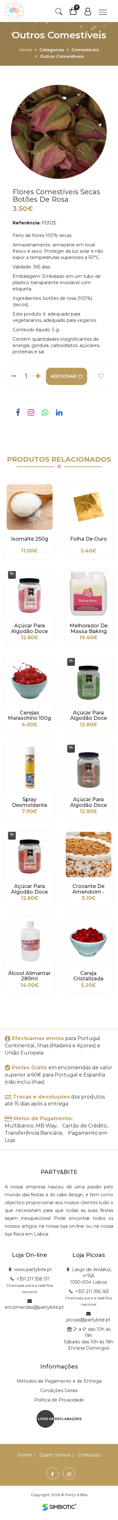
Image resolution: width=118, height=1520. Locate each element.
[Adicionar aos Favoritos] (101, 376)
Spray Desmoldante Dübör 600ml (29, 802)
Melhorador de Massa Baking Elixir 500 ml (89, 628)
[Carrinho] (76, 13)
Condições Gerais (59, 1390)
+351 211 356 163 (92, 1291)
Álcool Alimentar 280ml (29, 976)
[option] (59, 132)
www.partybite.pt (33, 1269)
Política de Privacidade (59, 1400)
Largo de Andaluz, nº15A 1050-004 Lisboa (91, 1276)
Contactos (89, 1455)
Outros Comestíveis (62, 56)
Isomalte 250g (29, 539)
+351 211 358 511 (33, 1279)
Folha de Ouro (88, 539)
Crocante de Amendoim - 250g (88, 889)
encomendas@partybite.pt (34, 1307)
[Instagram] (69, 1474)
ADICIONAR (63, 376)
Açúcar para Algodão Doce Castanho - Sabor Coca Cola (88, 802)
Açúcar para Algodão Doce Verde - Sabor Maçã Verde (88, 715)
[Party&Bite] (14, 11)
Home (25, 49)
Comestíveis (85, 49)
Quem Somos (54, 1455)
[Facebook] (52, 1474)
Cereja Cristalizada (88, 976)
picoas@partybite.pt (88, 1320)
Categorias (51, 49)
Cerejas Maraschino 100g (29, 715)
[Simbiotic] (59, 1507)
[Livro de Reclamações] (59, 1418)
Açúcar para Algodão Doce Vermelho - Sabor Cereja (30, 889)
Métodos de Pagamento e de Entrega (59, 1381)
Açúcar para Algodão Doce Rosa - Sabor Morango (29, 628)
